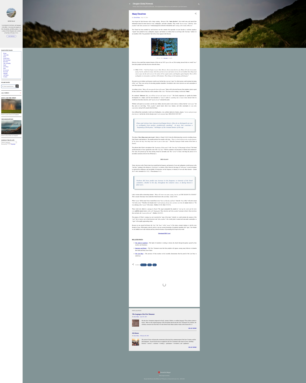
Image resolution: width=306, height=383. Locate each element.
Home (4, 53)
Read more (193, 328)
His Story (5, 61)
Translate (13, 144)
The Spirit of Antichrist (141, 243)
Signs (154, 265)
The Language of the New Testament (143, 314)
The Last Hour (139, 254)
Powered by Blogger (165, 372)
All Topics (6, 75)
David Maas (11, 21)
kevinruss (167, 375)
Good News (6, 58)
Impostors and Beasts (141, 248)
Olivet (149, 265)
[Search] (199, 4)
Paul (4, 68)
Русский (5, 72)
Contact (5, 77)
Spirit (4, 65)
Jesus (4, 56)
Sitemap (5, 73)
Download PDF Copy (164, 233)
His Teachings (7, 60)
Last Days (5, 66)
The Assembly (7, 63)
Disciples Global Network (143, 4)
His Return (135, 333)
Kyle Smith (166, 58)
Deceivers (143, 265)
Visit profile (11, 36)
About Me (6, 55)
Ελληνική (6, 70)
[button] (196, 14)
